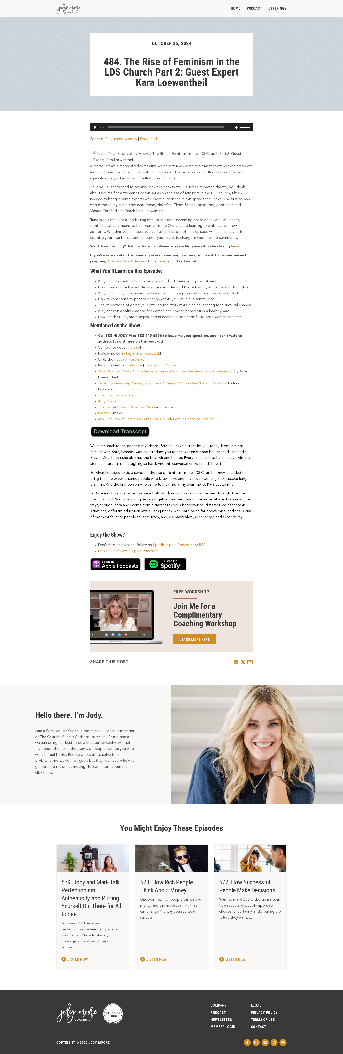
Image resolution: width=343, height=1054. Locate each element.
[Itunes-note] (274, 1042)
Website (135, 365)
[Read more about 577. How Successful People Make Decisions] (232, 959)
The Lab (133, 347)
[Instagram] (256, 1042)
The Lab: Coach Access (126, 261)
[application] (171, 127)
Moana (103, 413)
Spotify (159, 545)
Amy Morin (107, 401)
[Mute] (237, 127)
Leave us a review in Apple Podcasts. (128, 551)
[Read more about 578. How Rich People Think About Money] (153, 959)
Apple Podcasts (180, 545)
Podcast (254, 8)
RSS (202, 545)
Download (148, 139)
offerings (277, 8)
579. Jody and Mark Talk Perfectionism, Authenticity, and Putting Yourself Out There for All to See (91, 898)
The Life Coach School (116, 395)
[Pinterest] (265, 1042)
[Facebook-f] (247, 1042)
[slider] (245, 126)
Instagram (129, 353)
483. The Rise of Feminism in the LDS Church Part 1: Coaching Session (156, 419)
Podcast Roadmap (129, 359)
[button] (236, 662)
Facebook (152, 353)
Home (235, 8)
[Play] (95, 127)
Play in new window (121, 139)
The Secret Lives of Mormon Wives (126, 407)
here (235, 246)
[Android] (283, 1042)
